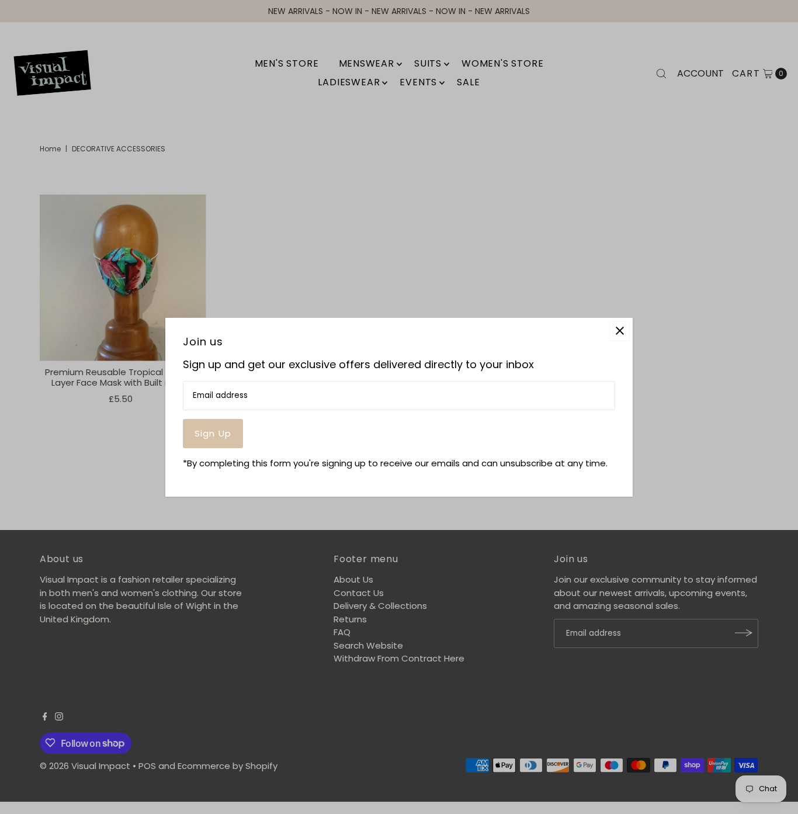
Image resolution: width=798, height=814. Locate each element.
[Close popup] (619, 330)
